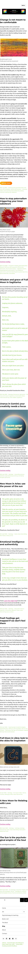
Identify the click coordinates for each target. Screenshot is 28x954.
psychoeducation (19, 187)
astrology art (18, 891)
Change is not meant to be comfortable (13, 21)
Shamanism (21, 267)
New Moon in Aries (4, 535)
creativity (2, 475)
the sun (10, 892)
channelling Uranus (19, 474)
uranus (11, 611)
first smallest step (15, 190)
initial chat (6, 183)
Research (2, 267)
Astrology (10, 394)
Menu (23, 5)
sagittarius (19, 397)
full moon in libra (17, 792)
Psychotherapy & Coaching (10, 915)
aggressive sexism (21, 268)
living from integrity (13, 265)
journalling (15, 475)
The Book (5, 922)
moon (15, 534)
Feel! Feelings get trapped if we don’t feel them (12, 621)
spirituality (7, 477)
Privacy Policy (19, 944)
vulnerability (12, 273)
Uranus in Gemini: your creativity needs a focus (13, 405)
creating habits (7, 190)
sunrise (11, 535)
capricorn (13, 610)
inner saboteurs (19, 270)
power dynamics (23, 271)
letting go (7, 794)
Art (9, 889)
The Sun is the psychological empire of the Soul (13, 838)
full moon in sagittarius (9, 396)
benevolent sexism (10, 270)
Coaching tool (11, 187)
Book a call (5, 919)
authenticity (8, 610)
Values (12, 891)
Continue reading (5, 262)
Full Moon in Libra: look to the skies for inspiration (14, 739)
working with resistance (11, 192)
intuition (2, 794)
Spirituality (2, 268)
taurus (8, 611)
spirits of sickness (4, 273)
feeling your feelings (10, 730)
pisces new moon (4, 831)
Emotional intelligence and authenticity (12, 543)
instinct (24, 792)
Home (4, 908)
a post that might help (10, 600)
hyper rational (8, 475)
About (4, 930)
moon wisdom (13, 397)
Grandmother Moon (20, 396)
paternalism (3, 271)
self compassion (6, 189)
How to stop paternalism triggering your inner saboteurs (13, 201)
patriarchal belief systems (12, 271)
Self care (7, 267)
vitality (24, 892)
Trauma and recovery (16, 189)
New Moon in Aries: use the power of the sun (12, 484)
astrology (17, 828)
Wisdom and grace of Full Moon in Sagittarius (14, 280)
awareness (2, 270)
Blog (3, 926)
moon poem (22, 829)
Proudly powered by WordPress (9, 946)
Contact (4, 933)
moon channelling (4, 397)
